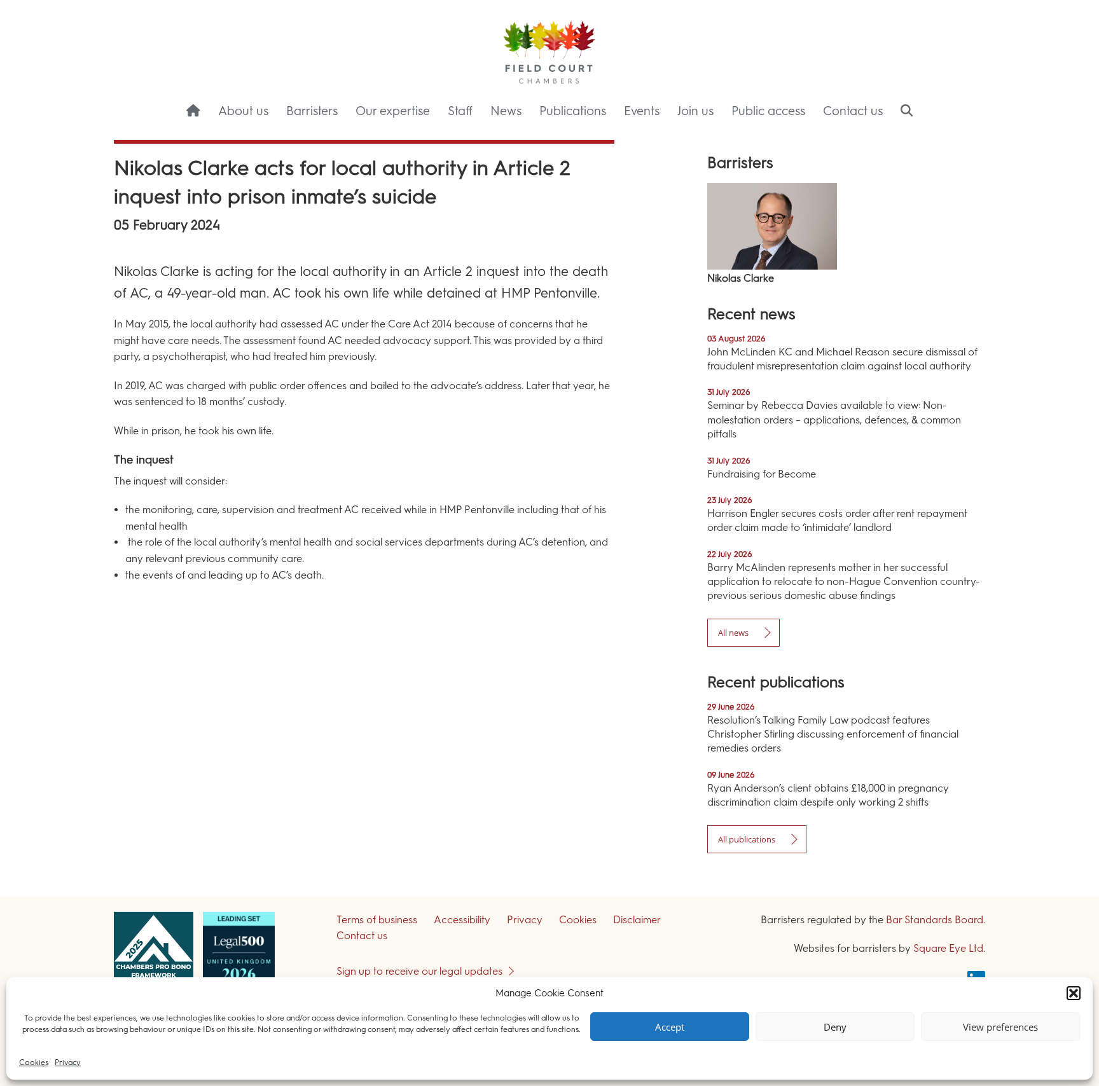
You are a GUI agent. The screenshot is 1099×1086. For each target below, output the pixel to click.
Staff (460, 111)
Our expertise (393, 111)
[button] (1073, 993)
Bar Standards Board (934, 920)
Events (642, 111)
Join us (695, 111)
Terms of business (376, 920)
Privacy (68, 1062)
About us (243, 111)
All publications (746, 839)
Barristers (312, 111)
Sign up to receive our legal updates (419, 971)
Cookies (33, 1062)
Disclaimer (637, 920)
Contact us (853, 111)
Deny (835, 1027)
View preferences (1000, 1027)
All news (733, 632)
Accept (669, 1027)
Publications (572, 111)
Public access (768, 111)
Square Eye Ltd (948, 948)
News (506, 111)
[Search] (906, 112)
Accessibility (462, 920)
